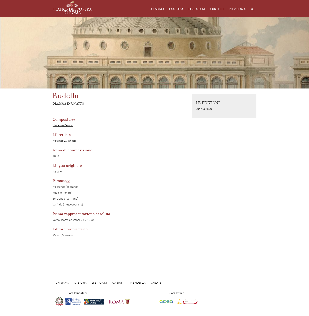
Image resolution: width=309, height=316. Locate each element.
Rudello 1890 (204, 109)
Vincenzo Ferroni (63, 125)
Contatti (217, 9)
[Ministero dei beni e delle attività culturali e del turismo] (73, 301)
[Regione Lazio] (94, 301)
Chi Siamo (157, 9)
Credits (156, 282)
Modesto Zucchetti (64, 141)
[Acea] (166, 301)
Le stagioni (196, 9)
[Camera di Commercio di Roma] (187, 301)
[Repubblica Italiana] (59, 301)
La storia (176, 9)
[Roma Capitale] (124, 301)
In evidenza (237, 9)
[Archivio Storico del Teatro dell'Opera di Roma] (72, 7)
